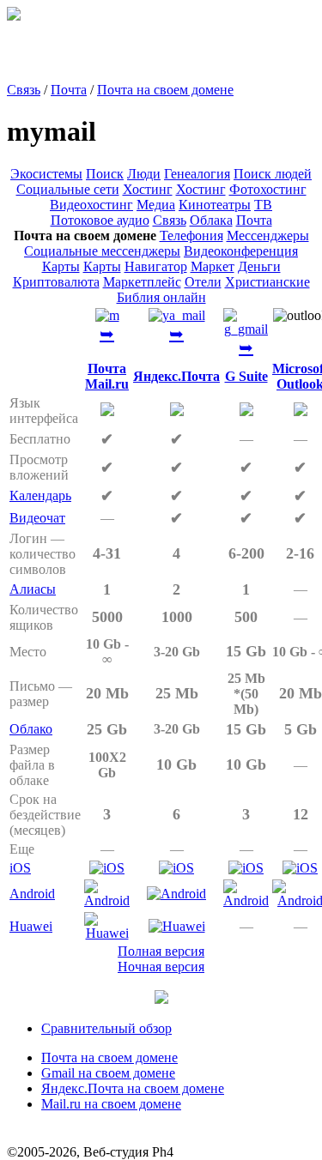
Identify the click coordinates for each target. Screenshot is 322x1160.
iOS (20, 868)
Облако (30, 729)
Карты (61, 266)
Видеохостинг (91, 204)
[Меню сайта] (161, 999)
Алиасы (32, 589)
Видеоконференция (241, 251)
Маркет (212, 266)
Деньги (259, 266)
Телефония (191, 235)
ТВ (263, 204)
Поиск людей (273, 173)
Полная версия (161, 951)
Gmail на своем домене (108, 1073)
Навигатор (156, 266)
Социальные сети (67, 189)
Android (32, 893)
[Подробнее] (107, 315)
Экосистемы (46, 173)
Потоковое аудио (100, 220)
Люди (144, 173)
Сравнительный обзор (106, 1028)
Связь (23, 89)
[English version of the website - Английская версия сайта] (14, 16)
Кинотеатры (215, 204)
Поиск (105, 173)
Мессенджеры (268, 235)
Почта (69, 89)
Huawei (30, 926)
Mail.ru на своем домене (111, 1104)
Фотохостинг (268, 189)
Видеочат (37, 518)
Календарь (40, 495)
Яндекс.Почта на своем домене (132, 1088)
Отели (203, 282)
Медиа (156, 204)
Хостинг (148, 189)
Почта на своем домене (165, 89)
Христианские (267, 282)
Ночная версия (161, 966)
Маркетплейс (142, 282)
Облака (211, 220)
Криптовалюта (56, 282)
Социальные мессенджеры (102, 251)
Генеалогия (197, 173)
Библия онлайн (161, 297)
